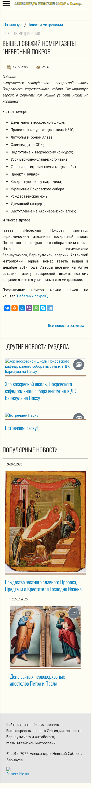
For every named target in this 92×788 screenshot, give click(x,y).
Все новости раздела (66, 325)
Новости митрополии (45, 24)
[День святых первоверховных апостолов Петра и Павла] (45, 636)
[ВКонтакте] (7, 308)
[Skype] (43, 308)
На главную (13, 24)
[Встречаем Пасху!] (45, 415)
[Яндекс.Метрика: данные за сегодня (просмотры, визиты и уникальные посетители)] (17, 771)
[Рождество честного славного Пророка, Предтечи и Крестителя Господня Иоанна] (45, 521)
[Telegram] (50, 308)
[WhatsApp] (36, 308)
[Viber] (29, 308)
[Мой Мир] (22, 308)
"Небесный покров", (32, 296)
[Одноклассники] (14, 308)
